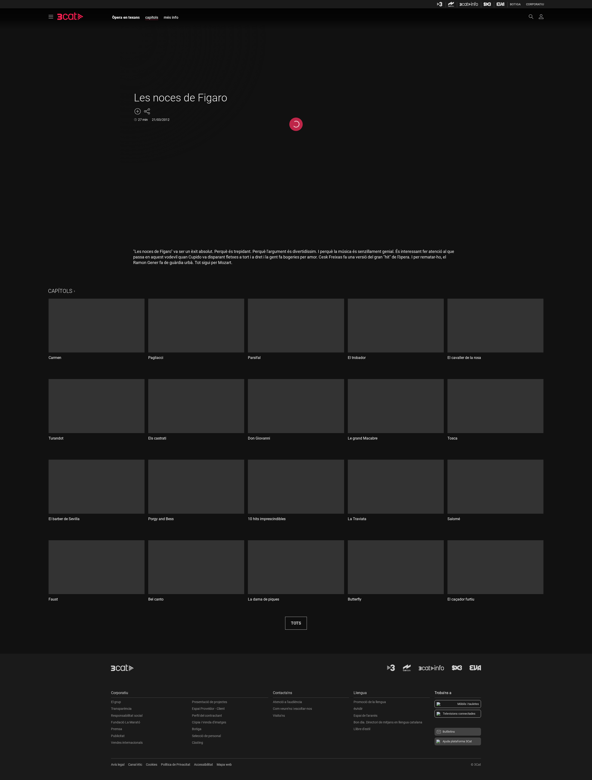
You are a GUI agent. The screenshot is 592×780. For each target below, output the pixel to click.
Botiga (515, 4)
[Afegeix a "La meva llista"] (137, 111)
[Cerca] (533, 16)
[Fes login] (541, 16)
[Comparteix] (147, 111)
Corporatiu (535, 4)
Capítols (60, 291)
